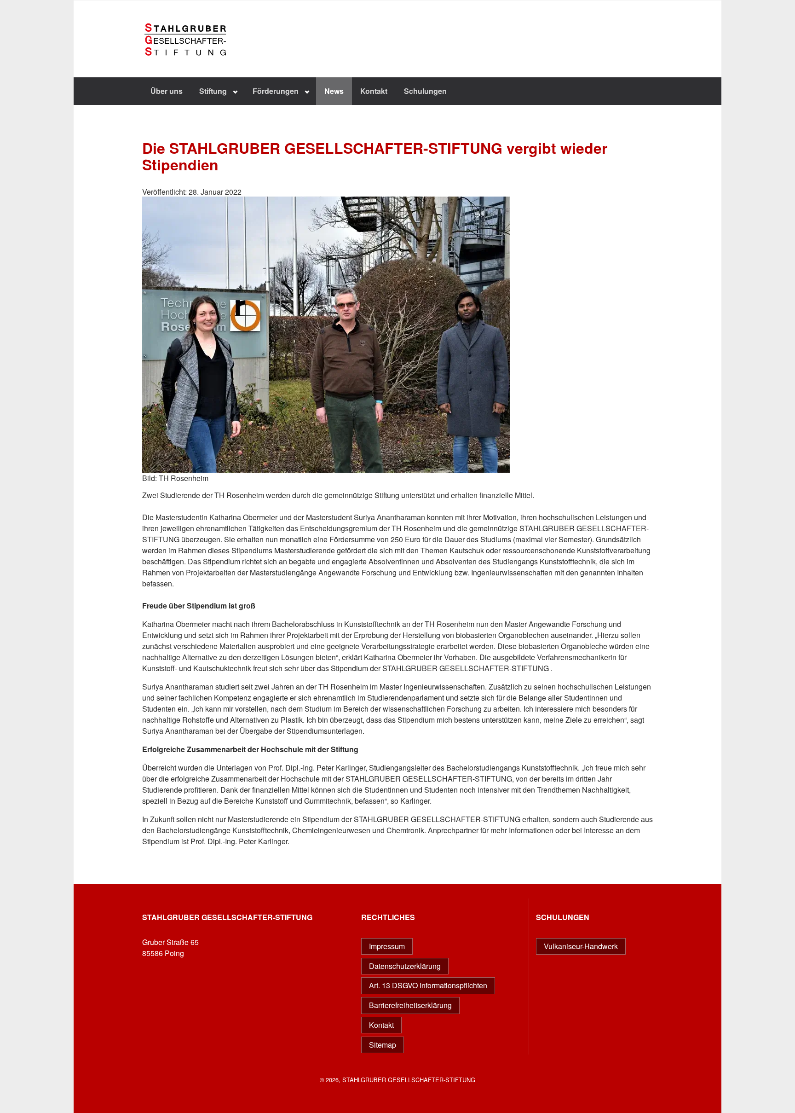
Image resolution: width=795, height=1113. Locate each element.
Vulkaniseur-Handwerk (581, 946)
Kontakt (381, 1025)
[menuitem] (166, 91)
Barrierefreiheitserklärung (410, 1005)
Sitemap (382, 1044)
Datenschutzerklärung (405, 966)
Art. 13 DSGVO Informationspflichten (428, 985)
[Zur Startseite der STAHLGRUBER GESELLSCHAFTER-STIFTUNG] (190, 72)
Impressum (387, 946)
